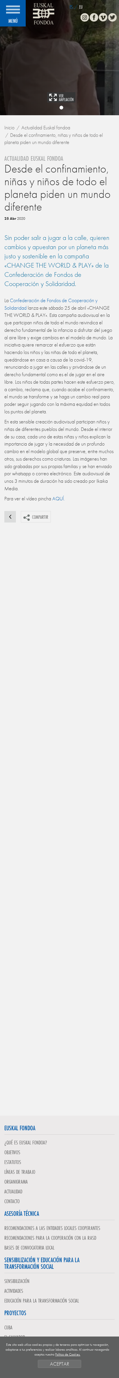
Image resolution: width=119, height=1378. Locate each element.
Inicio (9, 127)
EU (81, 6)
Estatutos (12, 1162)
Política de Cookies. (67, 1354)
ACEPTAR (59, 1363)
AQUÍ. (58, 498)
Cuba (8, 1327)
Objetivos (12, 1152)
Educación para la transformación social (41, 1300)
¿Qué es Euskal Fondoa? (25, 1142)
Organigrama (16, 1181)
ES (71, 6)
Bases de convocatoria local (29, 1247)
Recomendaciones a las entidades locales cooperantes (52, 1227)
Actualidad (13, 1191)
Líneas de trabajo (19, 1171)
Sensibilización (16, 1280)
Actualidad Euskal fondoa (45, 127)
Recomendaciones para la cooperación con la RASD (50, 1237)
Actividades (13, 1290)
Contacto (12, 1201)
